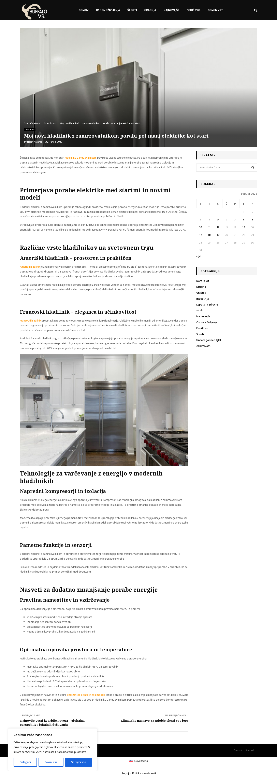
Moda (199, 310)
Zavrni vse (51, 762)
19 (218, 235)
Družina (201, 286)
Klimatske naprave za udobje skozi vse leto (154, 720)
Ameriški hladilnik (30, 266)
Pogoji (125, 773)
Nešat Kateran (35, 142)
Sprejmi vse (78, 762)
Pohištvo (193, 10)
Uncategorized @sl (208, 340)
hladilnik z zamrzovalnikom (81, 157)
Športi (132, 10)
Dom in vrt (215, 10)
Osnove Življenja (108, 10)
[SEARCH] (252, 167)
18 (209, 235)
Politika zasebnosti (144, 773)
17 (200, 235)
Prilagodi (25, 762)
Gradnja (150, 10)
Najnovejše (171, 10)
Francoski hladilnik (30, 320)
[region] (52, 749)
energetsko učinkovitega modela (86, 694)
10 (200, 227)
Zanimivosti (203, 346)
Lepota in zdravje (207, 304)
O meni (238, 750)
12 (218, 227)
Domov (83, 10)
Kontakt (250, 750)
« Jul (198, 256)
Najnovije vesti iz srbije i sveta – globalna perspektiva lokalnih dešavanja (52, 722)
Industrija (202, 298)
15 (243, 227)
